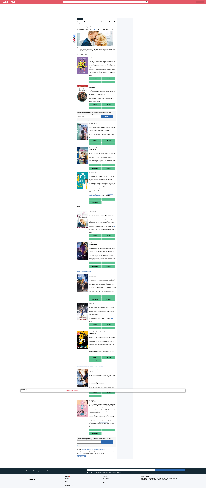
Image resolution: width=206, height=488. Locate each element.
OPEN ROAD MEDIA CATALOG (69, 485)
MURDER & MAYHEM (67, 482)
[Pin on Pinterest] (74, 40)
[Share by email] (74, 42)
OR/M (103, 482)
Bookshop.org (108, 82)
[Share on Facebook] (74, 36)
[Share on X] (74, 38)
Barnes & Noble (95, 82)
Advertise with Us (106, 478)
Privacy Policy (105, 481)
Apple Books (108, 78)
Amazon (95, 78)
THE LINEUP (66, 481)
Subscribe (107, 116)
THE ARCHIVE (67, 478)
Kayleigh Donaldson (94, 29)
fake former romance (104, 422)
